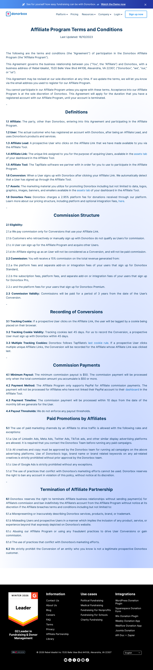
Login (117, 14)
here (121, 201)
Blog (48, 610)
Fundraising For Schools (94, 614)
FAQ (48, 619)
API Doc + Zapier (125, 635)
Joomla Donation (125, 630)
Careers (50, 614)
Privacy (50, 629)
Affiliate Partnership (57, 634)
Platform (61, 14)
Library (50, 638)
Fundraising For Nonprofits (96, 610)
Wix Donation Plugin (126, 616)
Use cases (89, 594)
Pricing (74, 14)
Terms (49, 624)
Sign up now (136, 14)
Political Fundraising (92, 600)
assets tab (140, 153)
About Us (51, 605)
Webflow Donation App (128, 625)
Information (55, 594)
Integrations (125, 594)
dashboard (132, 389)
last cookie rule (98, 342)
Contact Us (52, 600)
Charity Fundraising (91, 619)
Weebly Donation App (127, 620)
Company (103, 14)
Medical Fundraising (92, 605)
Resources (88, 14)
